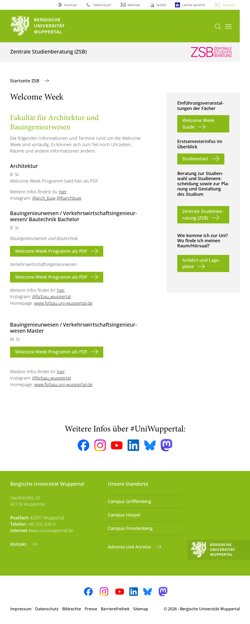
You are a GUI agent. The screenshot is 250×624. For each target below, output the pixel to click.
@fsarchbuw (69, 198)
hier (63, 192)
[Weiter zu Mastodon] (166, 445)
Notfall (161, 5)
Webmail (133, 5)
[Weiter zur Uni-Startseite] (46, 26)
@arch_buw (43, 198)
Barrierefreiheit (115, 609)
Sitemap (140, 609)
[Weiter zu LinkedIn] (133, 445)
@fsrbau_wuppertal (51, 296)
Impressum (20, 609)
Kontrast (70, 5)
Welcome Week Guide (198, 123)
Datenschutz (47, 609)
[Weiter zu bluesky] (150, 445)
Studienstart (195, 159)
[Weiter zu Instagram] (100, 445)
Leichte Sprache (193, 5)
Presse (91, 609)
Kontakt (19, 544)
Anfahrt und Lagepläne (201, 263)
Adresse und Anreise (130, 547)
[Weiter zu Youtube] (117, 445)
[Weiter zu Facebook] (83, 445)
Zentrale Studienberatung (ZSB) (202, 214)
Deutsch (229, 5)
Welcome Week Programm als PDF (51, 251)
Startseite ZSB (25, 81)
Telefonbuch (102, 5)
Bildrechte (71, 609)
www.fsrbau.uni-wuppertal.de (63, 303)
